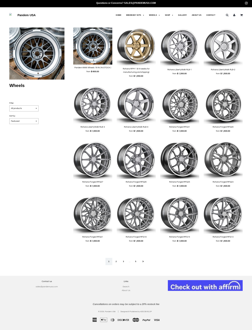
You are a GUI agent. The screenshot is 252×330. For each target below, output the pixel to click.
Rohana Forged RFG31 (179, 127)
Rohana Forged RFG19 (136, 237)
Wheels (153, 15)
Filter (11, 103)
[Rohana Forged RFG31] (179, 104)
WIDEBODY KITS (134, 15)
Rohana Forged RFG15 (179, 237)
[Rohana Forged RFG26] (136, 159)
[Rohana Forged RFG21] (92, 214)
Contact (210, 15)
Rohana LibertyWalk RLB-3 (92, 127)
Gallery (182, 15)
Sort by (12, 116)
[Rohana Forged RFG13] (223, 214)
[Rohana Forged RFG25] (179, 159)
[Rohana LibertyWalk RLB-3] (92, 104)
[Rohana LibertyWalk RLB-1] (179, 46)
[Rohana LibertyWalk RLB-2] (223, 46)
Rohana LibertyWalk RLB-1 (179, 70)
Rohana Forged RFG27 (92, 182)
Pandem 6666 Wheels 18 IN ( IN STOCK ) (92, 68)
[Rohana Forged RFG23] (223, 159)
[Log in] (234, 15)
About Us (197, 15)
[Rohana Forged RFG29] (223, 104)
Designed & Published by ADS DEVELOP (136, 312)
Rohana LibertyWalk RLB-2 (223, 70)
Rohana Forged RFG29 (223, 127)
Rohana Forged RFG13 (223, 237)
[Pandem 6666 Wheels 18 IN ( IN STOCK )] (92, 45)
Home (118, 15)
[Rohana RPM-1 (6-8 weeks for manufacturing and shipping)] (136, 46)
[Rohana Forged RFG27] (92, 159)
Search (126, 287)
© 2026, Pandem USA (107, 312)
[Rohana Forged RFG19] (136, 214)
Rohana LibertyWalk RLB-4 (136, 127)
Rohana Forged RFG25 (179, 182)
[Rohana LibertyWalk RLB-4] (136, 104)
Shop (168, 15)
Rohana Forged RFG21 (92, 237)
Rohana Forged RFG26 (136, 182)
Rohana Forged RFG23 (223, 182)
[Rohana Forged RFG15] (179, 214)
